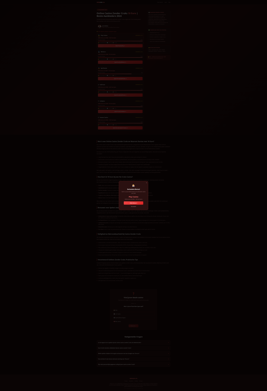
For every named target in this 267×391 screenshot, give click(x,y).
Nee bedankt (133, 206)
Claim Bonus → (133, 203)
